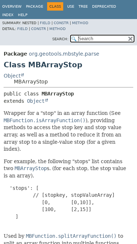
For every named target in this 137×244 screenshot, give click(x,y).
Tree (83, 6)
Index (8, 15)
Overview (12, 6)
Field (45, 23)
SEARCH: (60, 39)
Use (70, 6)
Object (12, 76)
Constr (61, 23)
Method (80, 23)
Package (34, 6)
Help (22, 15)
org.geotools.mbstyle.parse (64, 54)
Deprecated (104, 6)
